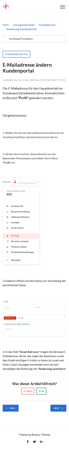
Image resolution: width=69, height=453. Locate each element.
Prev (12, 408)
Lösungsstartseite (23, 24)
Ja (42, 391)
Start (6, 24)
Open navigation (17, 54)
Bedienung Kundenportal (21, 29)
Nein (29, 391)
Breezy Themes (40, 434)
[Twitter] (34, 442)
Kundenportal (47, 24)
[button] (62, 6)
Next (57, 408)
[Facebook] (28, 442)
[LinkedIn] (41, 442)
